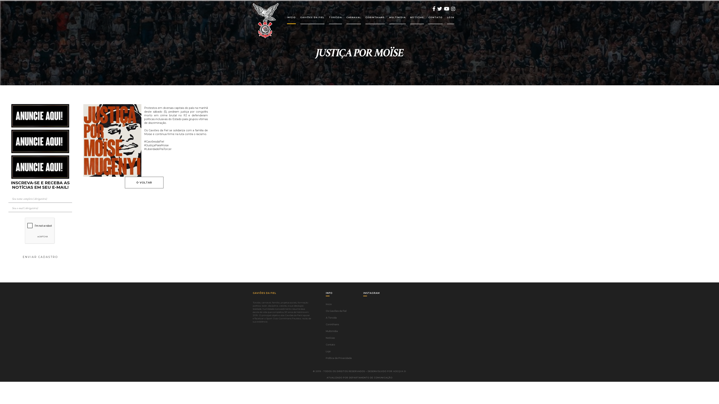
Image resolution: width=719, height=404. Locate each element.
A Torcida (331, 317)
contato (435, 17)
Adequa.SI (399, 371)
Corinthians (332, 324)
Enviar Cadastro (40, 257)
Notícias (330, 337)
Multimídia (332, 331)
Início (291, 17)
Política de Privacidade (339, 358)
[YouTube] (446, 9)
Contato (330, 344)
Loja (328, 351)
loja (450, 17)
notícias (417, 17)
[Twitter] (439, 9)
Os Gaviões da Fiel (336, 311)
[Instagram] (453, 9)
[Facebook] (434, 9)
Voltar (145, 182)
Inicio (329, 304)
